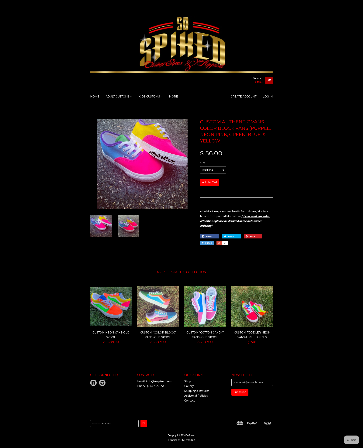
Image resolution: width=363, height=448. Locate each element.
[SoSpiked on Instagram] (102, 383)
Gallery (189, 386)
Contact (189, 400)
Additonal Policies (196, 395)
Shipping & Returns (196, 391)
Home (94, 96)
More (174, 96)
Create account (243, 96)
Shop (187, 381)
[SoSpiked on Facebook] (93, 383)
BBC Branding (188, 439)
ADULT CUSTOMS (118, 96)
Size (202, 163)
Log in (268, 96)
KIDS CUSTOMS (150, 96)
